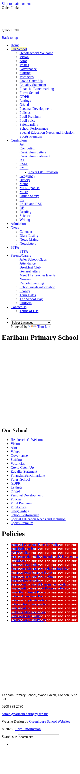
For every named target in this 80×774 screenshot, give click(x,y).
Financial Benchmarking (37, 89)
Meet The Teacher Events (38, 275)
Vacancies (27, 77)
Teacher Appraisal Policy (28, 620)
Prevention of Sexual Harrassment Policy (39, 584)
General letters (30, 271)
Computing (27, 148)
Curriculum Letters (33, 152)
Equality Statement (33, 85)
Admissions (19, 224)
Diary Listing (29, 235)
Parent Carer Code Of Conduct (32, 576)
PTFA (15, 247)
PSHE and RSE (31, 204)
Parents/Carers (21, 255)
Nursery (25, 279)
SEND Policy (20, 608)
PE (22, 200)
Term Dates (28, 295)
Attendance (28, 263)
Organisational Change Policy (32, 572)
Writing (25, 220)
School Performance (34, 128)
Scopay (25, 291)
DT (22, 160)
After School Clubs (33, 259)
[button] (21, 30)
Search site (9, 737)
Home (15, 45)
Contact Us (18, 307)
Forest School (29, 93)
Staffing (25, 73)
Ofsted (24, 104)
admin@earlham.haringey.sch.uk (25, 714)
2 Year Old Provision (43, 172)
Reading (25, 212)
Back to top (10, 37)
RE (22, 208)
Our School (19, 49)
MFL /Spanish (30, 188)
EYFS (24, 168)
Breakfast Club (30, 267)
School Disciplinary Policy (29, 604)
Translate (43, 326)
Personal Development (35, 108)
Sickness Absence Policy (28, 612)
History (25, 180)
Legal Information (28, 729)
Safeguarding (29, 124)
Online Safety (29, 196)
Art (22, 144)
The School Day (31, 299)
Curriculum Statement (35, 156)
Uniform (26, 303)
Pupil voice (27, 120)
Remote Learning (32, 283)
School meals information (37, 287)
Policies (25, 112)
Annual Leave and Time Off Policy (35, 544)
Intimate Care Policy (25, 564)
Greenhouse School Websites (49, 721)
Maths (24, 184)
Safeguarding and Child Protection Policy (40, 588)
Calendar (26, 231)
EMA (24, 164)
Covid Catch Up (31, 81)
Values (24, 65)
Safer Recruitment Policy (28, 592)
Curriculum (19, 140)
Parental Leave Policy (26, 580)
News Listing (29, 239)
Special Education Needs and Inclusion (47, 132)
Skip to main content (16, 4)
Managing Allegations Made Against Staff (40, 568)
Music (24, 192)
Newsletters (28, 243)
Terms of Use (29, 311)
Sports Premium (31, 136)
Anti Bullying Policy (25, 548)
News (15, 227)
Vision (24, 57)
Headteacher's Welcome (36, 53)
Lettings (25, 101)
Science (25, 216)
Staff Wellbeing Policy (26, 616)
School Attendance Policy (29, 596)
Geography (27, 176)
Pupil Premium (30, 116)
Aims (23, 61)
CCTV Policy (20, 552)
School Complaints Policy (29, 600)
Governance (28, 69)
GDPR (24, 97)
